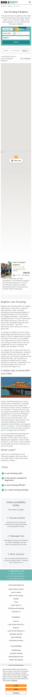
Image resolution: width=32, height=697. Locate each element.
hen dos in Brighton (8, 426)
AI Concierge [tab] (20, 29)
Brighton (10, 6)
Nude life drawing (16, 660)
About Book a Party (16, 589)
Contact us (16, 611)
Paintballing (16, 650)
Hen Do (16, 621)
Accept (16, 685)
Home (4, 6)
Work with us (16, 605)
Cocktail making (16, 653)
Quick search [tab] (8, 29)
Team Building (16, 637)
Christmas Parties (16, 640)
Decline (16, 689)
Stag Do (16, 628)
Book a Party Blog (16, 595)
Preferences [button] (14, 680)
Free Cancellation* (17, 571)
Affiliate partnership (16, 608)
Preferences (16, 693)
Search (16, 42)
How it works (16, 592)
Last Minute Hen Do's (16, 624)
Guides (16, 599)
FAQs (16, 602)
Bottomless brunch (16, 656)
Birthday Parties (16, 634)
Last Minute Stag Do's (16, 631)
